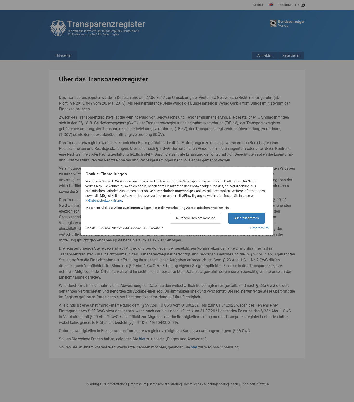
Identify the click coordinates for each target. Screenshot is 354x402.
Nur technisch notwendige (195, 218)
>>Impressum (258, 228)
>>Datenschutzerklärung (103, 200)
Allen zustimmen (246, 218)
